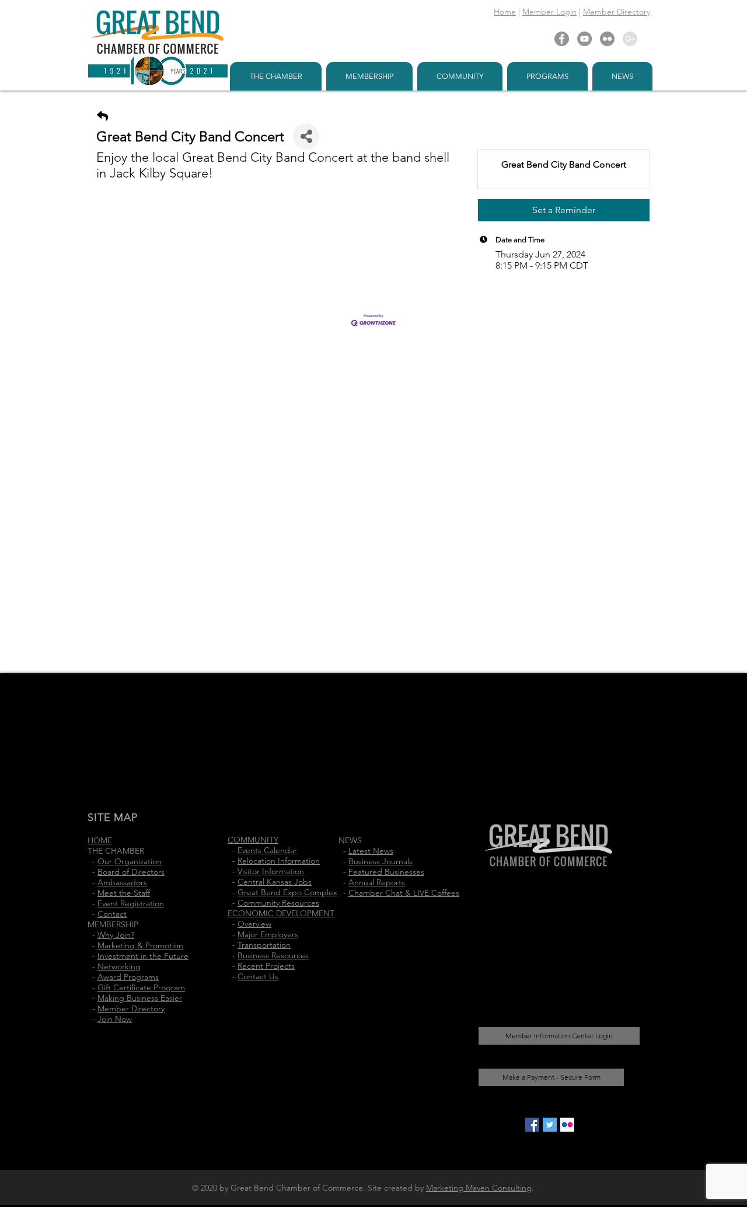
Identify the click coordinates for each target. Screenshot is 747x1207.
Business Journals (380, 861)
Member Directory (616, 11)
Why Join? (115, 935)
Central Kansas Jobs (275, 881)
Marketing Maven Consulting (479, 1187)
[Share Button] (306, 136)
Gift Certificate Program (141, 987)
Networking (119, 966)
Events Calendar (267, 850)
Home (505, 11)
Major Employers (268, 934)
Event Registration (130, 903)
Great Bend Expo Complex (287, 892)
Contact (112, 914)
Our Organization (129, 861)
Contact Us (258, 976)
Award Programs (128, 977)
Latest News (370, 851)
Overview (254, 924)
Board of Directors (131, 872)
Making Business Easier (139, 998)
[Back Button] (102, 116)
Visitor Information (271, 871)
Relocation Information (279, 860)
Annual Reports (376, 882)
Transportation (264, 945)
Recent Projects (266, 966)
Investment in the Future (143, 956)
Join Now (114, 1019)
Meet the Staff (123, 893)
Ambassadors (122, 882)
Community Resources (278, 903)
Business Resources (273, 955)
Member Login (549, 11)
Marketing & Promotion (140, 945)
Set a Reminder (563, 209)
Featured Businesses (386, 872)
